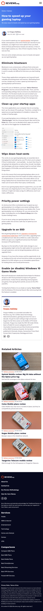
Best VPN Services (7, 571)
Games (9, 11)
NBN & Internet (6, 521)
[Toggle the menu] (40, 3)
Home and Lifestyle (7, 533)
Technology (5, 529)
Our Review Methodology (10, 490)
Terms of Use (14, 585)
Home (4, 11)
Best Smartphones (7, 563)
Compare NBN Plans (8, 551)
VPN (2, 541)
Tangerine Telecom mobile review (17, 460)
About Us (4, 482)
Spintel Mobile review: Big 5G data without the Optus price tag (21, 375)
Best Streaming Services (9, 567)
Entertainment (6, 525)
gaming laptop (25, 40)
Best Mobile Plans (7, 559)
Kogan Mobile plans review (14, 433)
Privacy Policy (5, 585)
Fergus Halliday (15, 32)
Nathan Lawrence (9, 371)
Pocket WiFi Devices (8, 576)
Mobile (3, 517)
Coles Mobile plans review (14, 404)
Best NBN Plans (6, 555)
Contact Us (5, 486)
